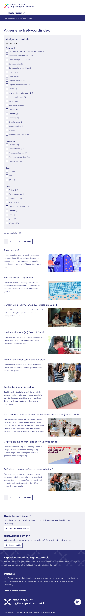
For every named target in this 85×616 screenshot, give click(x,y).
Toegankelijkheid (48, 612)
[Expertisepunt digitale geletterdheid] (42, 5)
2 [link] (10, 241)
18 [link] (19, 241)
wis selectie (10, 43)
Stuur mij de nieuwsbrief (19, 529)
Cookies (18, 612)
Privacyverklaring (31, 612)
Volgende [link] (27, 241)
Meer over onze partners (15, 591)
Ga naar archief (15, 545)
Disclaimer (8, 612)
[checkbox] (42, 51)
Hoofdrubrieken (16, 13)
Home (6, 18)
